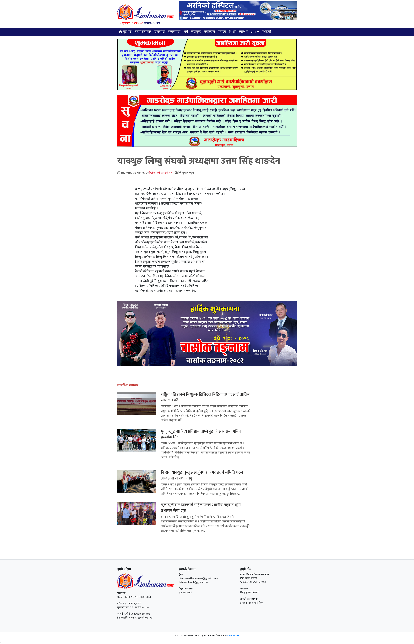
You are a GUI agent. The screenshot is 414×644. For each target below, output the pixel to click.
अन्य (253, 32)
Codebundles (233, 635)
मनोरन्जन (209, 31)
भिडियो (266, 31)
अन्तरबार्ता (174, 31)
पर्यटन (222, 31)
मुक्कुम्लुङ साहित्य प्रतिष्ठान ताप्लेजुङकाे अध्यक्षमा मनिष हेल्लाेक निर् (201, 434)
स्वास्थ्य (243, 31)
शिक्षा (232, 31)
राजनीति (159, 31)
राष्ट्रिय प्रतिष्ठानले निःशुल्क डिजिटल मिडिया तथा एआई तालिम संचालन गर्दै (205, 397)
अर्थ (186, 31)
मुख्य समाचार (143, 31)
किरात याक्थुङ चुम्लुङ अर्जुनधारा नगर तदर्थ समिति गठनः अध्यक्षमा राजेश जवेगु (202, 475)
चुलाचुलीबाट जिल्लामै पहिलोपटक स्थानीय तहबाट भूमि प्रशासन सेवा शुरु (201, 508)
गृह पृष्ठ (126, 31)
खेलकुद (196, 31)
